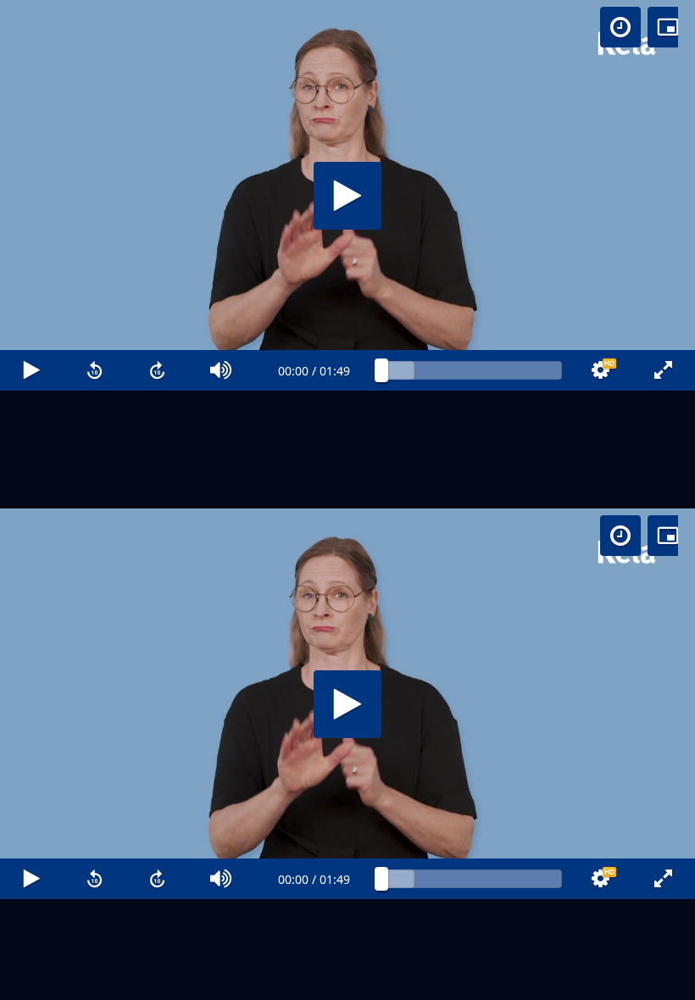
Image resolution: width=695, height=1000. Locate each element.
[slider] (472, 979)
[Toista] (347, 500)
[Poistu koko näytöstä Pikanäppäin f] (663, 979)
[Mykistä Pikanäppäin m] (221, 979)
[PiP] (668, 27)
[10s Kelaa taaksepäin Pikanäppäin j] (95, 979)
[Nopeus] (620, 27)
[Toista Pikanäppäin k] (32, 979)
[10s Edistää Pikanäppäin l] (158, 979)
